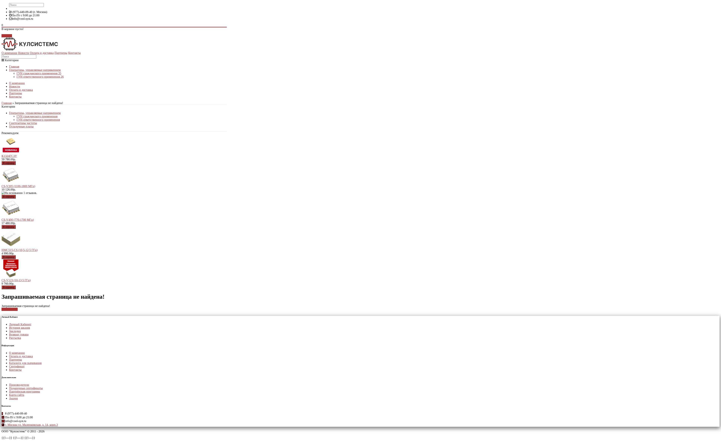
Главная (14, 66)
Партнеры (60, 52)
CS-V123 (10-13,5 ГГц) (16, 280)
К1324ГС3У (9, 156)
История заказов (19, 327)
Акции (13, 398)
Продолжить (10, 309)
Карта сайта (16, 395)
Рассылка (15, 337)
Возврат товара (19, 334)
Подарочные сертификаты (26, 388)
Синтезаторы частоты (23, 123)
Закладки (15, 331)
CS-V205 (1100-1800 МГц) (18, 186)
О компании (9, 52)
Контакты (74, 52)
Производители (19, 384)
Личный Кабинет (20, 324)
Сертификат (17, 366)
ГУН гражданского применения (39, 73)
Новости (23, 52)
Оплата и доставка (42, 52)
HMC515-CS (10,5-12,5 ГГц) (20, 250)
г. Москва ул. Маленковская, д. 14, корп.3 (31, 424)
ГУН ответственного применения (40, 76)
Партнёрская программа (24, 391)
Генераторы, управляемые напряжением (35, 70)
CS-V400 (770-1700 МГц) (18, 219)
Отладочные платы (21, 126)
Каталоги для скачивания (25, 363)
